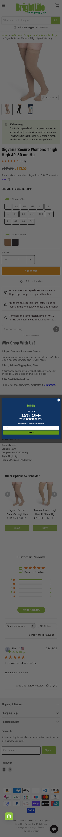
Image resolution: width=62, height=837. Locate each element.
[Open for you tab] (9, 816)
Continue (31, 432)
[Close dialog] (58, 400)
